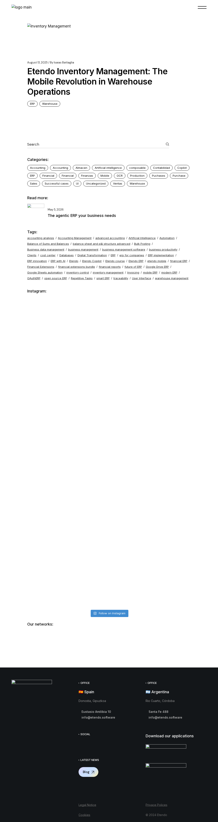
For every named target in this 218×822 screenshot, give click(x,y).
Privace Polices (156, 805)
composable (137, 167)
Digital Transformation (92, 255)
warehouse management (171, 278)
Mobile (104, 175)
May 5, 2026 (56, 209)
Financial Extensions (40, 266)
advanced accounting (110, 238)
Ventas (117, 183)
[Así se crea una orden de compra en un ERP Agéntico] (150, 540)
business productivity (163, 249)
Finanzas (87, 175)
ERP (32, 103)
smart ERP (103, 278)
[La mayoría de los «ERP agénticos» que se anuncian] (67, 545)
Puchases (158, 175)
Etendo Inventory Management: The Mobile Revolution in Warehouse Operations (97, 81)
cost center (48, 255)
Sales (33, 183)
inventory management (108, 272)
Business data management (45, 249)
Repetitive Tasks (82, 278)
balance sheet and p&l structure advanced (101, 243)
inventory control (77, 272)
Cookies (84, 815)
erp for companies (131, 255)
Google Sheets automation (45, 272)
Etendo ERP (136, 261)
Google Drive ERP (157, 266)
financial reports (110, 266)
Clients (31, 255)
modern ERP (169, 272)
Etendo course (115, 261)
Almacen (81, 167)
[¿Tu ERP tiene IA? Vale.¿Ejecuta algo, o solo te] (150, 391)
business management (83, 249)
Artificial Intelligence (142, 238)
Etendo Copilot (92, 261)
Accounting (37, 167)
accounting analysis (40, 238)
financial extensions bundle (76, 266)
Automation (167, 238)
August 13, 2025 (37, 62)
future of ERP (133, 266)
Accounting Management (75, 238)
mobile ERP (150, 272)
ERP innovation (37, 261)
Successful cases (57, 183)
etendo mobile (156, 261)
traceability (120, 278)
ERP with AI (58, 261)
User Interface (141, 278)
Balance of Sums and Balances (48, 243)
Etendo (73, 261)
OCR (120, 175)
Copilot (182, 167)
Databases (66, 255)
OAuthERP (33, 278)
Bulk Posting (142, 243)
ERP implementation (161, 255)
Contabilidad (161, 167)
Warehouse (49, 103)
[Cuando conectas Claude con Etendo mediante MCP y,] (67, 330)
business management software (123, 249)
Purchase (179, 175)
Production (137, 175)
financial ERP (178, 261)
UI (77, 183)
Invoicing (133, 272)
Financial (48, 175)
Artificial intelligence (108, 167)
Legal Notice (87, 805)
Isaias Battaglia (62, 62)
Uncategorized (96, 183)
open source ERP (55, 278)
